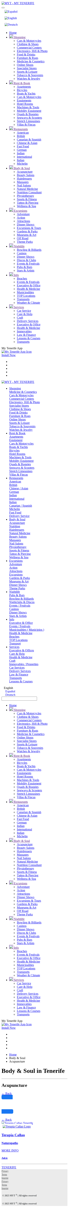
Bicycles (22, 90)
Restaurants (20, 129)
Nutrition (14, 526)
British (21, 136)
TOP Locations (26, 295)
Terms (4, 1174)
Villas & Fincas (26, 124)
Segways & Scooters (29, 117)
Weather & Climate (28, 302)
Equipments (24, 100)
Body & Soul (21, 168)
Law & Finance (26, 334)
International (24, 156)
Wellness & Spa (26, 206)
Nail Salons (24, 185)
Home (13, 32)
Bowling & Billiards (29, 249)
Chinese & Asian (27, 143)
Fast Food (23, 146)
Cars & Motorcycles (29, 40)
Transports (23, 299)
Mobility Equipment (29, 110)
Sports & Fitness (27, 199)
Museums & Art (26, 234)
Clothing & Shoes (28, 44)
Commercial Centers (29, 47)
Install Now (9, 355)
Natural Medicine (27, 189)
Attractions (23, 221)
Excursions (20, 210)
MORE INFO (10, 1150)
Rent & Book (21, 83)
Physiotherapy (25, 195)
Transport (15, 643)
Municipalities (25, 292)
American (23, 132)
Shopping (19, 37)
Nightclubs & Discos (21, 602)
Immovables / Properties (23, 664)
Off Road (22, 238)
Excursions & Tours (29, 228)
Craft (20, 317)
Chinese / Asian (18, 488)
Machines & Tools (28, 107)
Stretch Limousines (28, 121)
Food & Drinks (26, 54)
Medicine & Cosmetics (30, 61)
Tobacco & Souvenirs (30, 75)
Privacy (5, 1171)
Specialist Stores (27, 68)
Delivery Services (27, 321)
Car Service (24, 310)
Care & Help (24, 314)
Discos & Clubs (26, 260)
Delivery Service (19, 516)
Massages (23, 182)
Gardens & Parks (27, 231)
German (22, 149)
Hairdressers (24, 178)
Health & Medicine (28, 288)
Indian (21, 153)
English (8, 688)
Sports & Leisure (27, 71)
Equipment (15, 440)
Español (10, 691)
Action (21, 217)
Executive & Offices (21, 650)
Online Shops (25, 64)
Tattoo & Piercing (27, 202)
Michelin (22, 163)
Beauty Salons (25, 175)
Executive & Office (28, 285)
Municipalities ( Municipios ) (26, 629)
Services (18, 307)
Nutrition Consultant (29, 192)
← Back (7, 1093)
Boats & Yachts (26, 93)
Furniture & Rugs (27, 58)
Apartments (24, 86)
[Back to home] (18, 3)
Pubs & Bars (24, 267)
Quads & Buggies (28, 114)
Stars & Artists (25, 270)
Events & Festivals (28, 263)
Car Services (17, 667)
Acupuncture (25, 171)
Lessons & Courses (28, 338)
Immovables (24, 331)
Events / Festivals (19, 605)
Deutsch (10, 694)
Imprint (5, 1178)
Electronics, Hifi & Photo (32, 51)
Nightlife (19, 246)
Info (16, 275)
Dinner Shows (25, 224)
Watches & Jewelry (28, 78)
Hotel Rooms (25, 104)
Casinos (21, 253)
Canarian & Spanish (29, 139)
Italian (20, 160)
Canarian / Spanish (20, 505)
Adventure (23, 214)
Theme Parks (25, 241)
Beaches (22, 278)
